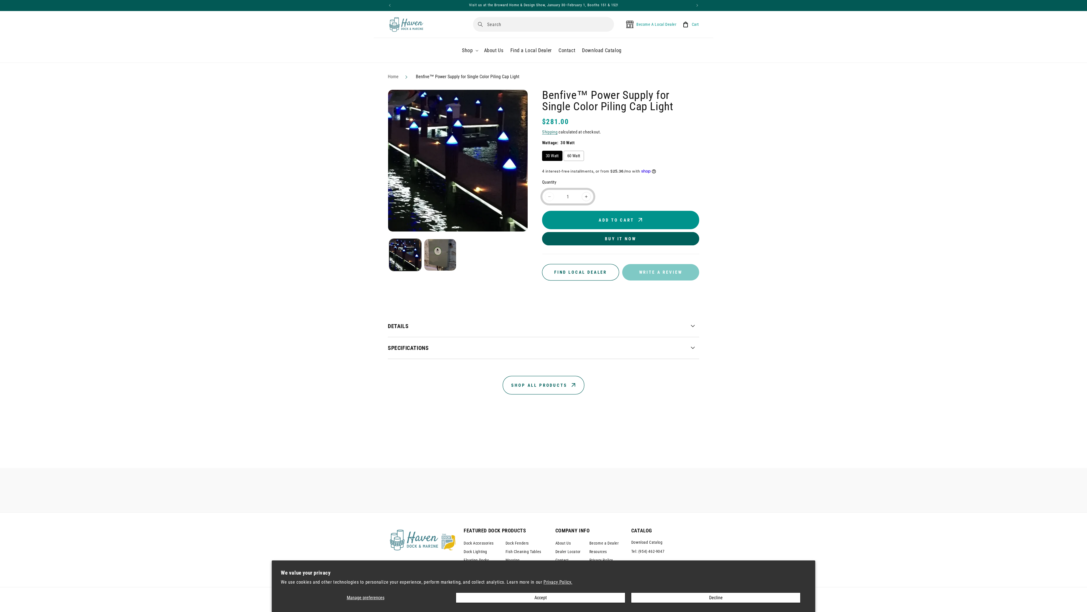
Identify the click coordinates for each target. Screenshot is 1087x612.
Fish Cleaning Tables (523, 551)
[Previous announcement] (390, 5)
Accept (540, 597)
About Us (563, 543)
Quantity (549, 182)
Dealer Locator (568, 551)
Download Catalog (647, 542)
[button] (469, 50)
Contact (562, 560)
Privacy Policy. (558, 582)
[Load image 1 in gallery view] (405, 255)
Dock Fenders (517, 543)
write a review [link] (660, 272)
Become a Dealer (604, 543)
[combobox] (543, 24)
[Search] (480, 24)
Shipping (550, 132)
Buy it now (620, 238)
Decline (716, 597)
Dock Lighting (475, 551)
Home (393, 76)
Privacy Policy (601, 560)
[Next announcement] (697, 5)
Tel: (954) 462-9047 (647, 551)
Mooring (513, 560)
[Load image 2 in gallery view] (440, 255)
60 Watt (573, 155)
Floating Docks (476, 560)
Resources (598, 551)
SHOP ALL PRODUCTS (539, 385)
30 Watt (552, 155)
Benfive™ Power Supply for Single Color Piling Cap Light (467, 76)
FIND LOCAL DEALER (580, 272)
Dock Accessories (479, 543)
